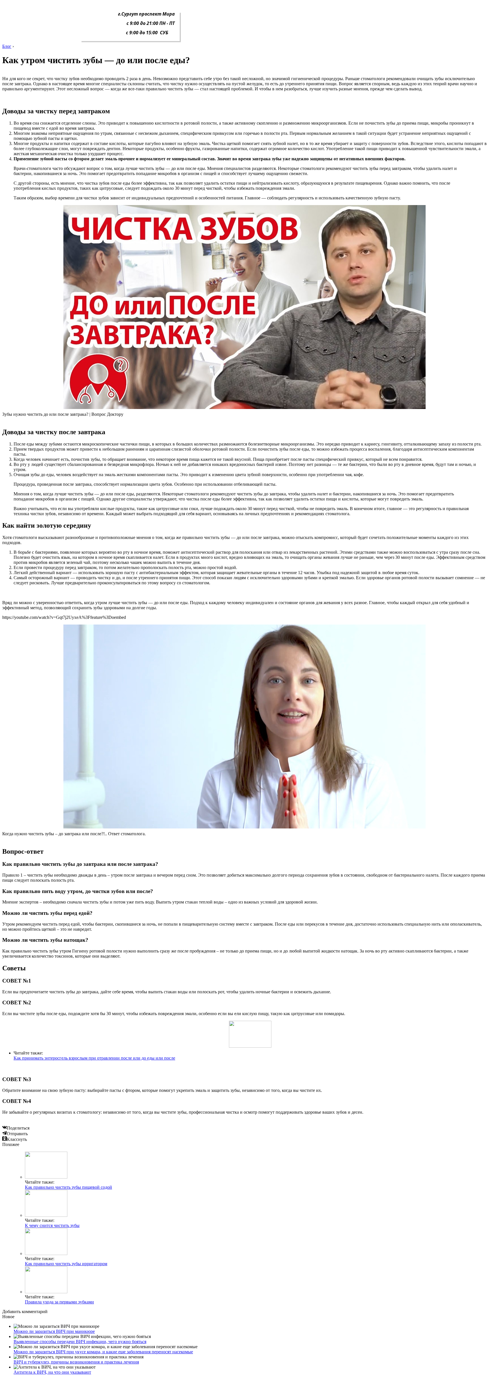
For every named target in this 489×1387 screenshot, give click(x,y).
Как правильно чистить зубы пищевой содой (68, 1187)
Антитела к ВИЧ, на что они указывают (52, 1372)
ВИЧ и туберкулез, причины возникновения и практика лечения (76, 1362)
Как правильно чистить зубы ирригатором (66, 1263)
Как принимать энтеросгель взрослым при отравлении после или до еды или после (94, 1058)
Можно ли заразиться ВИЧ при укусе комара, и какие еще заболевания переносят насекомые (103, 1351)
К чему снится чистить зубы (52, 1225)
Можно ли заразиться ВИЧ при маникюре (54, 1331)
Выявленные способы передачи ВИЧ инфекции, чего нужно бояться (80, 1341)
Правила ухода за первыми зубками (59, 1301)
